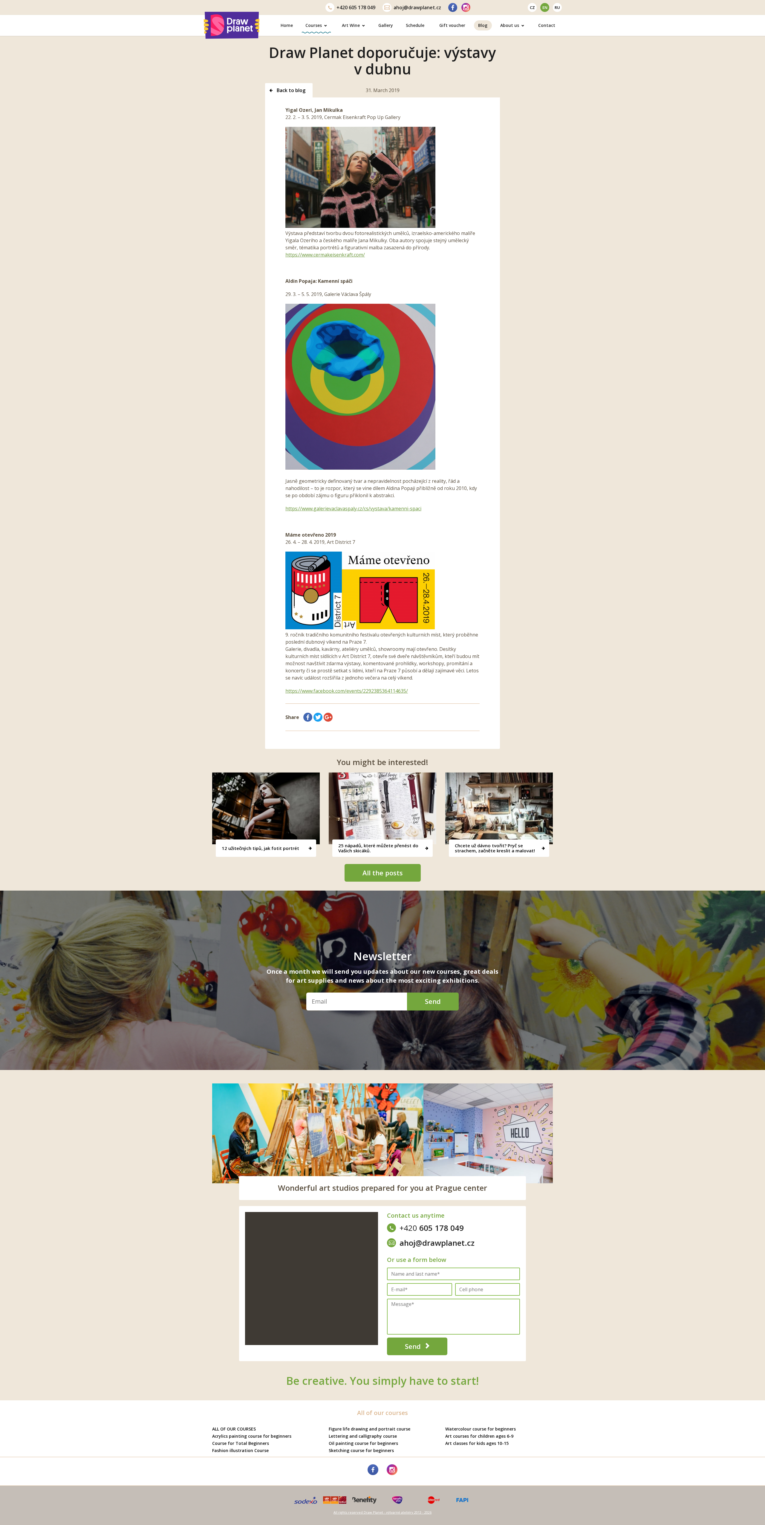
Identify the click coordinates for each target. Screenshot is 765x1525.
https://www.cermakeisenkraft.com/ (325, 254)
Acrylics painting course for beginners (251, 1436)
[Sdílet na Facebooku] (307, 717)
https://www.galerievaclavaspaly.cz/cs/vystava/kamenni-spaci (353, 508)
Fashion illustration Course (240, 1450)
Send (433, 1001)
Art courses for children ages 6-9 (479, 1436)
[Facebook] (452, 7)
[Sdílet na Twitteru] (317, 717)
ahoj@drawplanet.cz (417, 7)
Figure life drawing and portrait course (369, 1429)
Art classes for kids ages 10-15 (477, 1443)
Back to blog (290, 90)
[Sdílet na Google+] (328, 717)
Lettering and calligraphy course (363, 1436)
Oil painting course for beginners (363, 1443)
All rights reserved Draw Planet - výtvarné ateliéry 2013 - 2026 (382, 1512)
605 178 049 (355, 7)
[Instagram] (465, 7)
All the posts (382, 872)
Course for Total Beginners (240, 1443)
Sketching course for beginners (361, 1450)
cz (532, 7)
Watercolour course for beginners (480, 1429)
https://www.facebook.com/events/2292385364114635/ (346, 691)
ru (557, 7)
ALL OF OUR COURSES (234, 1429)
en (544, 7)
